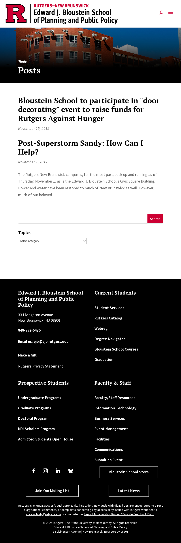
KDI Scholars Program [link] (36, 428)
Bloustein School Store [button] (129, 471)
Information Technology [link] (115, 408)
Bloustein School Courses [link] (116, 349)
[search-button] (161, 14)
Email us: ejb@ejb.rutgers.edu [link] (43, 341)
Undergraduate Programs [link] (39, 397)
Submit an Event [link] (108, 459)
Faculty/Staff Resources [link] (114, 397)
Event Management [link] (111, 428)
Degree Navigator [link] (109, 338)
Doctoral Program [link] (33, 418)
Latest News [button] (129, 490)
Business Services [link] (109, 418)
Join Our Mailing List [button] (52, 490)
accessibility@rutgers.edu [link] (43, 514)
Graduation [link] (103, 359)
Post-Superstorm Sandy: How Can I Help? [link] (80, 147)
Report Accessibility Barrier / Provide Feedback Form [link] (119, 514)
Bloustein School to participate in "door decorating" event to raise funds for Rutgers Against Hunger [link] (89, 109)
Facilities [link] (102, 439)
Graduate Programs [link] (34, 408)
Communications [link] (108, 449)
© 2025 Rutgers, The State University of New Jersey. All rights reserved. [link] (90, 523)
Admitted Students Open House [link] (45, 439)
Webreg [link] (101, 328)
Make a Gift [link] (27, 355)
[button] (170, 14)
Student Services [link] (109, 307)
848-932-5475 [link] (29, 330)
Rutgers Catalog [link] (108, 318)
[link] (62, 14)
